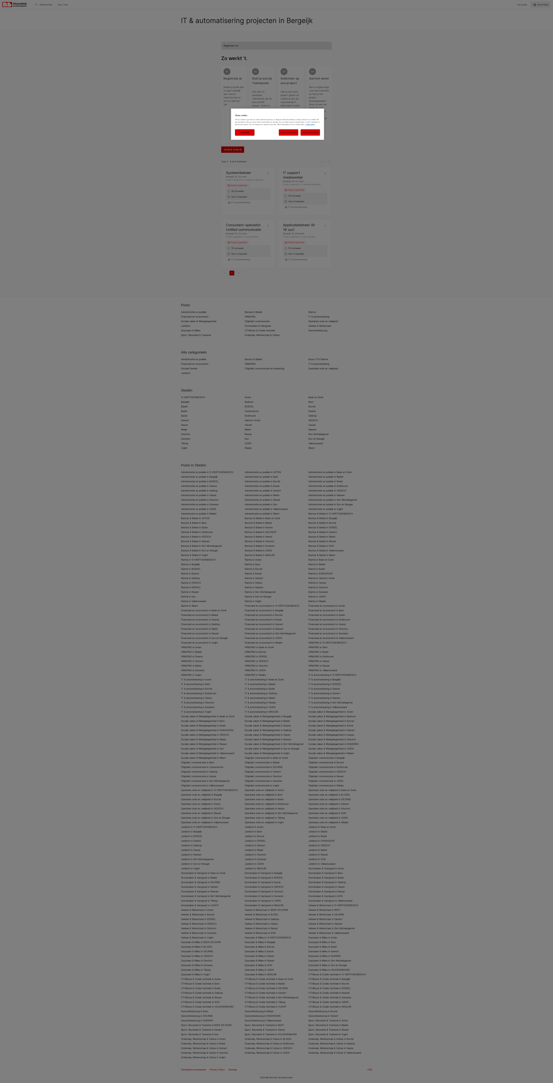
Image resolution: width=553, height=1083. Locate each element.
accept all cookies (310, 132)
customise (244, 132)
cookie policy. (310, 124)
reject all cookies (288, 132)
